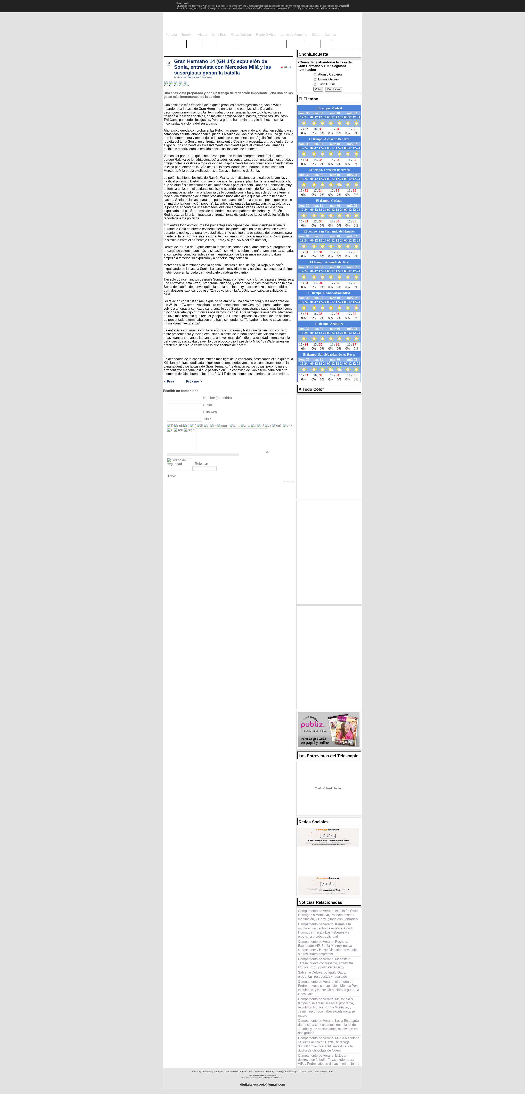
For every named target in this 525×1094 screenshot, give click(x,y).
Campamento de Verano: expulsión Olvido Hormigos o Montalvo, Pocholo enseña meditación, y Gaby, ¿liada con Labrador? (329, 915)
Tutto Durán (326, 84)
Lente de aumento (264, 1071)
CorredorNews (231, 1071)
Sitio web (210, 412)
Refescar (201, 463)
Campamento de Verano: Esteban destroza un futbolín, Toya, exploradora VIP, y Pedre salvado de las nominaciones (328, 1059)
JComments (289, 481)
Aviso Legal (273, 1075)
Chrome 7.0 (280, 1077)
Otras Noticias (320, 1071)
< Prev (169, 381)
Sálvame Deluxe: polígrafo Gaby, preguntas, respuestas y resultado (322, 974)
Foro (331, 1071)
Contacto (266, 1075)
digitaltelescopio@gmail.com (262, 1084)
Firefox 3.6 (274, 1077)
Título (207, 419)
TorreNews (206, 1071)
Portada (196, 1071)
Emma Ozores (328, 79)
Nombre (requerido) (217, 398)
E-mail (208, 405)
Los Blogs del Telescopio (186, 77)
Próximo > (194, 381)
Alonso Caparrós (330, 74)
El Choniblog (206, 77)
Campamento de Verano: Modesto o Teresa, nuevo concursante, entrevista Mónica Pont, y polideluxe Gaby (325, 963)
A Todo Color (306, 1071)
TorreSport (218, 1071)
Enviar (172, 476)
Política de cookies (329, 8)
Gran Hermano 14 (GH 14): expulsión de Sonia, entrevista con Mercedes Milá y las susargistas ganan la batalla (222, 67)
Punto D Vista (246, 1071)
